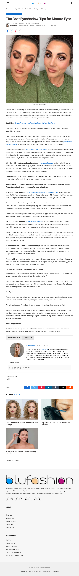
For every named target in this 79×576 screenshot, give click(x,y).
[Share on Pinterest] (15, 31)
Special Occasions (11, 546)
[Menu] (8, 3)
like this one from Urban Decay (36, 150)
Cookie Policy (47, 571)
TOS (30, 571)
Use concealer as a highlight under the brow (42, 192)
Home (7, 9)
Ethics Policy (56, 571)
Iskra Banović (13, 25)
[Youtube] (26, 368)
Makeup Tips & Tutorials (17, 9)
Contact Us (9, 515)
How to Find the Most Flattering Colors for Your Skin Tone (35, 123)
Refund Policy (10, 527)
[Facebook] (10, 368)
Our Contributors (11, 521)
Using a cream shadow (34, 222)
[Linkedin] (15, 368)
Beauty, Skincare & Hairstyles (14, 555)
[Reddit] (20, 368)
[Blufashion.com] (39, 3)
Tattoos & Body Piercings (13, 552)
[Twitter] (23, 368)
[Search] (71, 3)
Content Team (10, 518)
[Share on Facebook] (7, 31)
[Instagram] (12, 368)
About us (8, 512)
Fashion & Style (10, 543)
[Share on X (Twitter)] (11, 31)
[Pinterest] (18, 368)
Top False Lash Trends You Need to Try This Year (55, 424)
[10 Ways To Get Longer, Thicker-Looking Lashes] (22, 438)
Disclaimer (24, 571)
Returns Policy (10, 524)
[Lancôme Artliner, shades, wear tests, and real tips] (22, 409)
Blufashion (45, 349)
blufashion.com (14, 362)
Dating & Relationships (12, 549)
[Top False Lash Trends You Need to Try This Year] (57, 409)
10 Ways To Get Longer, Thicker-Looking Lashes (21, 453)
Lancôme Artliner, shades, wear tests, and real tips (22, 424)
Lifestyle (8, 540)
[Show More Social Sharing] (19, 31)
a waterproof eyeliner (46, 163)
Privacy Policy (37, 571)
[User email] (28, 368)
